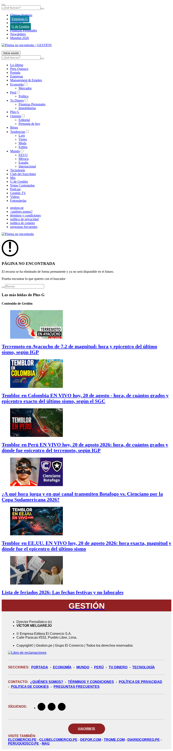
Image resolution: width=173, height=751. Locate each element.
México (24, 159)
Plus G (14, 112)
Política (23, 96)
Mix (13, 178)
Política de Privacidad (140, 682)
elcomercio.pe (22, 739)
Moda (22, 143)
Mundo (15, 151)
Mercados (25, 88)
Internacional (27, 166)
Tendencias (17, 132)
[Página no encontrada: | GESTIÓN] (27, 45)
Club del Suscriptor (23, 174)
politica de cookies (22, 223)
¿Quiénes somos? (46, 682)
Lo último (16, 65)
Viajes (23, 139)
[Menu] (3, 4)
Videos (14, 197)
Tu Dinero (17, 100)
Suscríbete (86, 728)
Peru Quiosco (19, 69)
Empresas (16, 23)
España (23, 162)
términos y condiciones (25, 215)
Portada (15, 72)
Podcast (15, 189)
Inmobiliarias (27, 108)
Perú (13, 92)
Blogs (14, 127)
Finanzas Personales (23, 30)
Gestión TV (18, 193)
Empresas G (20, 19)
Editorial (24, 120)
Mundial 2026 (19, 38)
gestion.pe (17, 208)
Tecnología (17, 170)
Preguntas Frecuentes (77, 686)
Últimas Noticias (21, 15)
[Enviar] (42, 8)
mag (46, 743)
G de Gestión (20, 26)
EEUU (23, 155)
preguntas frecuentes (23, 227)
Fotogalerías (18, 200)
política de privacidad (24, 219)
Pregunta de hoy (29, 123)
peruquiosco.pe (23, 743)
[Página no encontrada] (18, 234)
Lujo (22, 135)
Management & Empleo (26, 80)
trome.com (114, 739)
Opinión (15, 116)
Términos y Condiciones (91, 682)
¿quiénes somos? (21, 211)
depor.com (90, 739)
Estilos (23, 147)
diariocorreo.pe (143, 739)
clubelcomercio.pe (58, 739)
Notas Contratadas (22, 185)
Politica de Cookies (30, 686)
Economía (17, 84)
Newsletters (18, 34)
